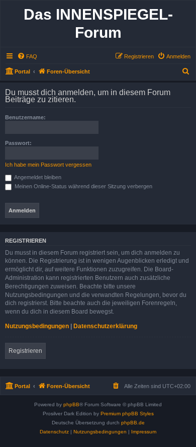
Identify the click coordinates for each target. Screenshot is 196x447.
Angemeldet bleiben (37, 177)
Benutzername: (25, 117)
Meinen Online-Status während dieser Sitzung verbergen (82, 186)
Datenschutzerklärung (105, 326)
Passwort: (18, 143)
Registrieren (25, 350)
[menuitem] (27, 56)
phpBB (71, 404)
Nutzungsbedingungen (37, 326)
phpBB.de (133, 422)
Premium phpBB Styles (127, 413)
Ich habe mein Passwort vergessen (48, 165)
